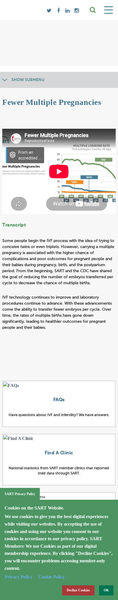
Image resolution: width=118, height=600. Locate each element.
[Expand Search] (93, 10)
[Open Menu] (108, 10)
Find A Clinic (59, 453)
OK (106, 590)
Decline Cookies (78, 590)
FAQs (59, 400)
